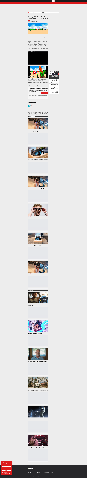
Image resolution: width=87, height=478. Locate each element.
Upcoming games (48, 12)
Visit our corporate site (52, 466)
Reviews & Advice (43, 2)
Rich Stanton (32, 20)
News (28, 20)
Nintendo (29, 102)
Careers (52, 472)
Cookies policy (29, 472)
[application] (38, 58)
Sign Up (6, 470)
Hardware (33, 2)
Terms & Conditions (6, 473)
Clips (52, 12)
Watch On (29, 76)
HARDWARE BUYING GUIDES (52, 71)
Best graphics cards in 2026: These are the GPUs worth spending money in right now (54, 85)
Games (30, 2)
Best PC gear (33, 12)
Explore (57, 2)
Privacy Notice (31, 95)
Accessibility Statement (46, 472)
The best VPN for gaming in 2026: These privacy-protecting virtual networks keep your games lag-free (55, 76)
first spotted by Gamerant (38, 49)
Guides (47, 2)
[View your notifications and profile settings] (58, 1)
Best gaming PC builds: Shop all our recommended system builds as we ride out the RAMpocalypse (54, 88)
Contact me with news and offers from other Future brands (6, 468)
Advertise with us (38, 472)
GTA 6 (43, 12)
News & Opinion (38, 2)
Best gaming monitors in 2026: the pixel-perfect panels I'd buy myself (54, 92)
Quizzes (55, 12)
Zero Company (38, 12)
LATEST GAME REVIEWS (56, 71)
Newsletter (53, 2)
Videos (50, 2)
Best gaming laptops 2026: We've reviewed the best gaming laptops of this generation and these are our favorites (54, 81)
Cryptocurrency (34, 102)
